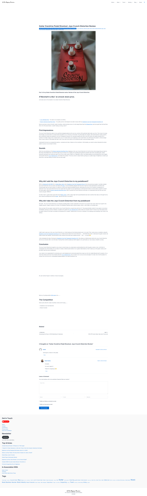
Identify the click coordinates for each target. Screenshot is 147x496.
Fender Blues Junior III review (8, 455)
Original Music (50, 482)
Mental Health (127, 480)
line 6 (111, 480)
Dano (63, 185)
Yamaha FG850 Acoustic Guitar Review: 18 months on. (14, 461)
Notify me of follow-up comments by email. (48, 401)
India (102, 480)
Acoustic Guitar (13, 480)
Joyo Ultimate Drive (44, 119)
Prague (54, 482)
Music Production (30, 482)
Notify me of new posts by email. (46, 404)
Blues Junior (63, 194)
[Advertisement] (73, 16)
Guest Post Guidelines (7, 430)
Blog (135, 2)
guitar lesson (78, 480)
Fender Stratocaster (49, 480)
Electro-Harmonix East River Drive (47, 121)
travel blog (75, 482)
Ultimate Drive (89, 124)
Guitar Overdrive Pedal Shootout (57, 28)
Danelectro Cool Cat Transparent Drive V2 (76, 184)
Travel (123, 2)
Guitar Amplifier (66, 480)
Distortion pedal (86, 28)
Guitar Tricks (98, 480)
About (140, 2)
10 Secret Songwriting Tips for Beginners (11, 464)
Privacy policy (5, 429)
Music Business (6, 482)
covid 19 (35, 480)
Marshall (47, 29)
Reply (46, 371)
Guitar (112, 2)
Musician (14, 482)
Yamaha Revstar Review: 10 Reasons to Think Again (13, 445)
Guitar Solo (89, 480)
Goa (57, 480)
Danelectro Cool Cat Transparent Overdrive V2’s (67, 238)
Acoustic (8, 480)
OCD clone (53, 295)
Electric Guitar (39, 480)
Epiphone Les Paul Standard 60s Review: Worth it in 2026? (15, 450)
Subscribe (5, 437)
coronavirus (28, 480)
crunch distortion (80, 28)
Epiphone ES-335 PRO (48, 184)
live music (114, 480)
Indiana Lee (107, 480)
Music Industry (21, 482)
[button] (114, 2)
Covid (32, 480)
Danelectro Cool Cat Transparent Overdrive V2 (92, 121)
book (25, 480)
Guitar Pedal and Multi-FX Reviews (70, 28)
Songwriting (63, 482)
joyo (102, 28)
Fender (44, 480)
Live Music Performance (120, 480)
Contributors (5, 427)
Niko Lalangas (43, 482)
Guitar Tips (93, 480)
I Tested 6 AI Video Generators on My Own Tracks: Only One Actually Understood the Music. (22, 448)
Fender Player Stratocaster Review (9, 457)
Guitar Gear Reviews (46, 28)
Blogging (22, 480)
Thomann (4, 471)
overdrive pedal (61, 29)
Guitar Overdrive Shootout (97, 28)
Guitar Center (5, 470)
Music (118, 2)
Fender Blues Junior (60, 184)
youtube (88, 482)
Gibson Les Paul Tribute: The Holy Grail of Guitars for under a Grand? (17, 452)
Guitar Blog (72, 480)
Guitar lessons (84, 480)
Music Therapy (37, 482)
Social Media (58, 482)
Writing (85, 482)
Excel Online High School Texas (9, 473)
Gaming (129, 2)
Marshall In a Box (52, 29)
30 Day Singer (4, 480)
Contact (4, 426)
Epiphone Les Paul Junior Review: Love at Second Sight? (14, 459)
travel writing (80, 482)
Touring (68, 482)
